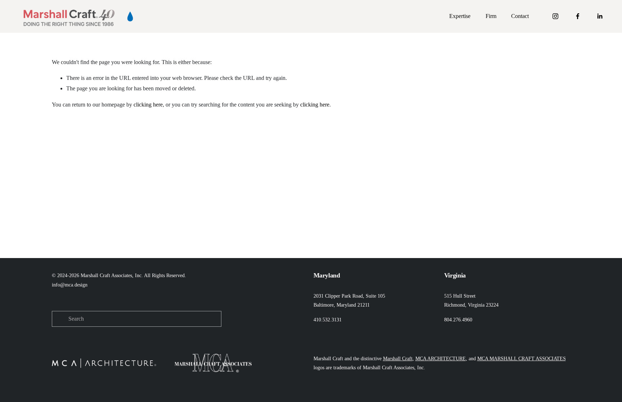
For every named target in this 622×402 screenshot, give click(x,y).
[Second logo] (130, 16)
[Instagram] (555, 16)
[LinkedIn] (599, 16)
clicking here (148, 104)
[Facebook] (577, 16)
